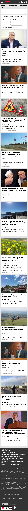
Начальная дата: (5, 22)
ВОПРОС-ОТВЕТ (6, 234)
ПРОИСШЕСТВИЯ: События (9, 130)
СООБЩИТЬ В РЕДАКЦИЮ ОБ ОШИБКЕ (11, 464)
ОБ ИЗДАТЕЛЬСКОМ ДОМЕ (8, 452)
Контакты (17, 456)
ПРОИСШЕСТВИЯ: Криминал (9, 198)
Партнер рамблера (13, 504)
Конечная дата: (5, 24)
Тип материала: (5, 16)
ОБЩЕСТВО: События (8, 63)
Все (3, 11)
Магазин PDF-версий (7, 456)
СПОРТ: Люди (5, 444)
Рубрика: (4, 19)
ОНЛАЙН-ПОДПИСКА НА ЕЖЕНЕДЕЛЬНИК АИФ (13, 454)
